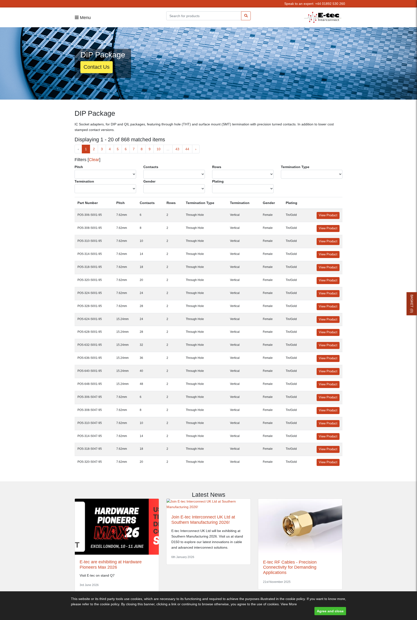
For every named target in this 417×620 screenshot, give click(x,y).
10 (158, 149)
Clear (94, 159)
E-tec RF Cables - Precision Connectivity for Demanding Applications (290, 567)
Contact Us (96, 67)
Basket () (412, 303)
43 (177, 149)
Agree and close (330, 611)
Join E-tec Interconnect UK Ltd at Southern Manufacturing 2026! (203, 520)
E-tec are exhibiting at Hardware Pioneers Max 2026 (111, 564)
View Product (328, 215)
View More (289, 604)
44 (187, 149)
